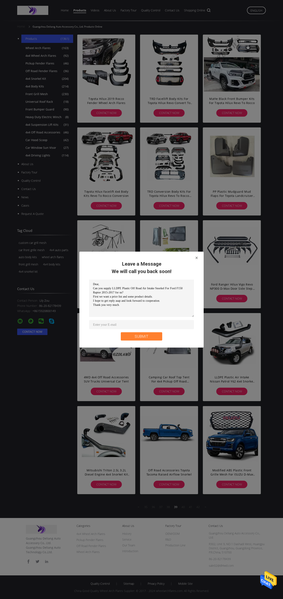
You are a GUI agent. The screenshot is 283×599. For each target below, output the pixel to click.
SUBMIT (141, 336)
